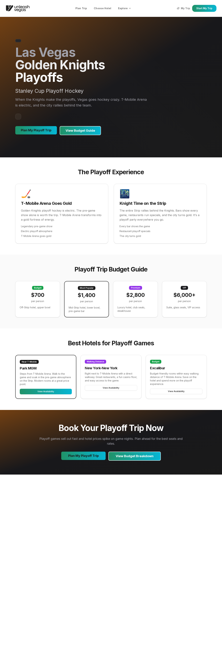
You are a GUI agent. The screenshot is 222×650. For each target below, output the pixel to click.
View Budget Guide (80, 130)
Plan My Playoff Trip (36, 130)
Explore (123, 8)
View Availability (45, 391)
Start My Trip (204, 8)
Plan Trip (81, 8)
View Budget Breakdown (134, 456)
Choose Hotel (102, 8)
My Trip (185, 8)
